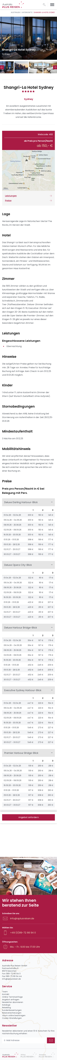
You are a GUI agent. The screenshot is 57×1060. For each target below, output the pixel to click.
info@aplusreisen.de (22, 918)
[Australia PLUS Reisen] (10, 1054)
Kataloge (6, 1005)
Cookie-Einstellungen (12, 1018)
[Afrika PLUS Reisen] (28, 1054)
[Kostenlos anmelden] (51, 1040)
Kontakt (5, 994)
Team (5, 991)
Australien (15, 12)
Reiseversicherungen (11, 1013)
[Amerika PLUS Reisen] (47, 1054)
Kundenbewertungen (12, 1010)
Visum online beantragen (13, 1015)
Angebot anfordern (28, 817)
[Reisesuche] (44, 4)
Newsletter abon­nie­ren (12, 1002)
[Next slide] (55, 67)
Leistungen (11, 195)
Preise (8, 200)
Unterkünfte (27, 12)
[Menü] (52, 4)
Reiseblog (6, 1007)
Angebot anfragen (10, 999)
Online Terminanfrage (12, 997)
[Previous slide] (2, 67)
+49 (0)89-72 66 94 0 (23, 932)
